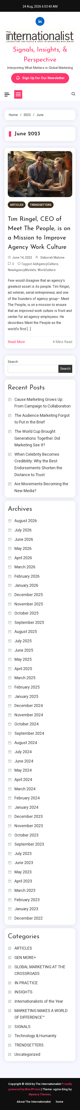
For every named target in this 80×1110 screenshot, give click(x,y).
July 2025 (23, 641)
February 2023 (27, 899)
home (59, 1101)
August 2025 (25, 631)
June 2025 (23, 650)
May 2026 (23, 548)
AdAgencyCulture (45, 264)
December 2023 (28, 816)
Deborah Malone (52, 257)
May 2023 (23, 872)
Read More (16, 342)
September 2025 (29, 622)
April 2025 (23, 668)
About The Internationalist (34, 1101)
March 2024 (24, 789)
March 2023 (24, 890)
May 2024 (23, 770)
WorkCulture (47, 270)
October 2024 (26, 724)
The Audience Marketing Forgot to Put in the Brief (42, 419)
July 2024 (23, 751)
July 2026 (23, 530)
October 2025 (26, 613)
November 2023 (28, 825)
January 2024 (26, 807)
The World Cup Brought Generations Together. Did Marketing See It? (37, 438)
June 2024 (23, 761)
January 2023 (26, 908)
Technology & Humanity (35, 1035)
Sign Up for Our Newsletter (43, 78)
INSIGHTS (23, 992)
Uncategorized (27, 1054)
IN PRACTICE (26, 982)
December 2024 (28, 705)
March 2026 (24, 567)
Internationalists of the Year (38, 1001)
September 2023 (29, 844)
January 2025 (26, 696)
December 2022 (28, 918)
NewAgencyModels (22, 270)
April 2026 (23, 557)
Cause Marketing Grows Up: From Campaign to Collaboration (42, 403)
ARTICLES (16, 204)
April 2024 (23, 779)
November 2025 (28, 604)
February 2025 (27, 687)
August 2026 (25, 520)
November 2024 (28, 715)
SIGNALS (22, 1026)
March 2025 (24, 677)
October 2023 (26, 835)
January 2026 (26, 585)
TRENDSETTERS (40, 204)
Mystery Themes (40, 1094)
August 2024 (25, 742)
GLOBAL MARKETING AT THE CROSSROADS (39, 970)
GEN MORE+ (25, 957)
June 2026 (23, 539)
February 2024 (27, 798)
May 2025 (23, 659)
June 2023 (23, 862)
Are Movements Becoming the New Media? (41, 487)
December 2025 (28, 594)
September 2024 (29, 733)
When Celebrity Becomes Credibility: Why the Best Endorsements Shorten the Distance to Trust (38, 464)
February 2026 (27, 576)
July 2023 (23, 853)
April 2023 (23, 881)
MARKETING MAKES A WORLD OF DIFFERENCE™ (41, 1014)
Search (13, 362)
